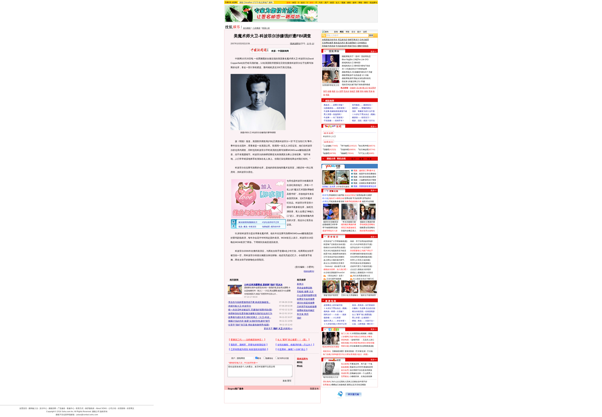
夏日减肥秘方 (351, 43)
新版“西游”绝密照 (331, 295)
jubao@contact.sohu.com (87, 415)
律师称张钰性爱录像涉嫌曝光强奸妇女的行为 (250, 313)
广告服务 (61, 408)
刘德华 (353, 88)
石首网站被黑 (327, 43)
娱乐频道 (247, 28)
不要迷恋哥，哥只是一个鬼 (361, 364)
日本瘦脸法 (362, 43)
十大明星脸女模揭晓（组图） (362, 333)
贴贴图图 (345, 367)
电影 (333, 91)
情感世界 (345, 373)
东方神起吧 (363, 150)
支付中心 (43, 408)
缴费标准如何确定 (305, 310)
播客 (349, 3)
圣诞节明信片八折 (330, 231)
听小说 (325, 198)
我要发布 (314, 388)
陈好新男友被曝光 (367, 231)
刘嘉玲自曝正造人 (348, 231)
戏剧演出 (326, 351)
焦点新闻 (345, 364)
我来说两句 (295, 43)
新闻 (336, 32)
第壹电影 (345, 340)
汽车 (321, 3)
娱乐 (303, 3)
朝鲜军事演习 (353, 40)
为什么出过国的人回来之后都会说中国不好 (349, 382)
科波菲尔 (327, 136)
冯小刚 (359, 88)
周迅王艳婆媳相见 (348, 228)
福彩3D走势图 (368, 201)
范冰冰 (346, 91)
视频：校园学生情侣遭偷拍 (365, 174)
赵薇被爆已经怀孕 (330, 224)
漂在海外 (326, 382)
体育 (294, 3)
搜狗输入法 (33, 408)
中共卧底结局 (341, 46)
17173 (255, 2)
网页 (342, 32)
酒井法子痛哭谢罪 (368, 295)
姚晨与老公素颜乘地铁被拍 (335, 254)
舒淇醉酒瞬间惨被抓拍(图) (361, 254)
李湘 (370, 91)
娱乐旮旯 (345, 370)
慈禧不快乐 (352, 46)
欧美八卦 (266, 28)
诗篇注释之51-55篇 (357, 81)
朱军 (325, 91)
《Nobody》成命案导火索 (334, 266)
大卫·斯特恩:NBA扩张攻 (360, 66)
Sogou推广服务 (236, 388)
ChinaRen (248, 2)
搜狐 (241, 2)
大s (337, 91)
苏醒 (357, 91)
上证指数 (327, 146)
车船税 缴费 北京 (305, 291)
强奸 (299, 318)
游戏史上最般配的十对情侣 (361, 272)
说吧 (365, 32)
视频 (343, 3)
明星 (327, 95)
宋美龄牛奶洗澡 (328, 46)
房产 (326, 3)
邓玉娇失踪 (342, 40)
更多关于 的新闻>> (278, 328)
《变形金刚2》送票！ (335, 276)
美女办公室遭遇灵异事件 (334, 263)
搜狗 (270, 2)
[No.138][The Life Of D (359, 59)
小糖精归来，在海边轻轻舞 (361, 376)
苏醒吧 (326, 150)
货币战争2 (366, 198)
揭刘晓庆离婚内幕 (348, 224)
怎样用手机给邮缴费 (307, 306)
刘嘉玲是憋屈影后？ (330, 69)
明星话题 (345, 346)
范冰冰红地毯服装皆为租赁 (335, 251)
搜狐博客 (345, 56)
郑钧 (362, 91)
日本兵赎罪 (364, 40)
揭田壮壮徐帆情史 (330, 222)
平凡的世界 (357, 198)
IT (316, 3)
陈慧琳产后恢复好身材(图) (335, 244)
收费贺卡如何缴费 (305, 299)
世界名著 (348, 198)
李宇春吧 (345, 146)
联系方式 (79, 408)
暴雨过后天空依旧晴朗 (356, 385)
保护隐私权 (89, 408)
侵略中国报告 (363, 46)
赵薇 (329, 91)
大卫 (334, 136)
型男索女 (345, 376)
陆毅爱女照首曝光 (367, 228)
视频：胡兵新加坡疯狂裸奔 (365, 177)
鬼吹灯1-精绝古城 (336, 198)
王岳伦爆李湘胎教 (333, 279)
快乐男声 (372, 88)
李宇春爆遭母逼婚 (330, 228)
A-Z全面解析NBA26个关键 (361, 72)
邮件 (354, 3)
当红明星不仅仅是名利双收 (361, 370)
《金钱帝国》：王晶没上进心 (362, 340)
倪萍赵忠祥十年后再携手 (360, 247)
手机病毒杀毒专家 (336, 201)
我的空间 (345, 84)
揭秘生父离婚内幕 (367, 222)
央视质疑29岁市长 (329, 40)
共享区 (325, 201)
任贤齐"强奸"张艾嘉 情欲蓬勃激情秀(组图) (248, 324)
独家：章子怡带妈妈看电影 (361, 241)
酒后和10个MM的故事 (358, 69)
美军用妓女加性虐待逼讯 (360, 78)
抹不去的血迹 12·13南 (359, 75)
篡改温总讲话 (339, 43)
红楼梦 (369, 195)
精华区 (300, 362)
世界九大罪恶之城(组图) (360, 260)
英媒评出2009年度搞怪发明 (361, 367)
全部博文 (130, 408)
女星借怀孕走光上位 (330, 85)
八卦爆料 (345, 337)
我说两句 (373, 3)
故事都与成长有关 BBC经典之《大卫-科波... (249, 317)
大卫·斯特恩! (355, 63)
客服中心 (70, 408)
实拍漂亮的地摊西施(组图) (361, 257)
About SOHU (101, 408)
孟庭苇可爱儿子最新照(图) (361, 266)
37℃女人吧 (364, 153)
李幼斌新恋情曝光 (367, 224)
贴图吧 (326, 153)
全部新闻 (121, 408)
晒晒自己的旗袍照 (338, 385)
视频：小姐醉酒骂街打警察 (365, 180)
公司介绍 (112, 408)
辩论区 (300, 366)
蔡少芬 (365, 88)
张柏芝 (352, 91)
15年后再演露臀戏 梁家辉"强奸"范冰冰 (263, 284)
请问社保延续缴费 (305, 303)
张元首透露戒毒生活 (361, 276)
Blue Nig (345, 59)
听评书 (325, 195)
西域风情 (345, 63)
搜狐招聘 (52, 408)
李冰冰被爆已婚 (349, 222)
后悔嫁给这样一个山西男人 (361, 373)
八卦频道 (256, 28)
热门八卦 (345, 333)
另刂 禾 (345, 69)
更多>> (374, 51)
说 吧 (338, 126)
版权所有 (104, 411)
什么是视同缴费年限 (307, 295)
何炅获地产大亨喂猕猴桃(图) (335, 241)
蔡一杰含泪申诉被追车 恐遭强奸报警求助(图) (250, 309)
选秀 (341, 91)
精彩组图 (345, 343)
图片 (359, 32)
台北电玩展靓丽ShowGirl (334, 272)
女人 (338, 3)
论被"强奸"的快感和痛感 (360, 84)
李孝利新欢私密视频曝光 (360, 263)
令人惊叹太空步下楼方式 (363, 279)
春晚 (366, 91)
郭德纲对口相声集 (336, 195)
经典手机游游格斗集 (353, 201)
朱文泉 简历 (303, 314)
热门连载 (326, 354)
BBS (366, 3)
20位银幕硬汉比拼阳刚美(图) (362, 346)
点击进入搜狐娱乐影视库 (360, 269)
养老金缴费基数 (304, 288)
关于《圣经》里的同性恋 (360, 56)
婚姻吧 (344, 153)
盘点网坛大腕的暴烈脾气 (334, 260)
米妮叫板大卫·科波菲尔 (239, 306)
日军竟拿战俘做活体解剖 (334, 257)
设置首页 (23, 408)
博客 (360, 3)
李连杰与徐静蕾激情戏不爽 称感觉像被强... (249, 302)
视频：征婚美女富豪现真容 (365, 183)
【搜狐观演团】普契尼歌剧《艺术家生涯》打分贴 (352, 351)
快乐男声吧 (363, 146)
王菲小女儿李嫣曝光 (349, 295)
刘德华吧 (345, 150)
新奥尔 (300, 284)
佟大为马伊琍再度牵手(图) (361, 244)
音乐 (353, 32)
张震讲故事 (361, 195)
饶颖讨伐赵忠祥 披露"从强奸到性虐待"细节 (249, 321)
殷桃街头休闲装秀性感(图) (335, 247)
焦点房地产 (263, 2)
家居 (332, 3)
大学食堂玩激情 (342, 186)
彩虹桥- (345, 81)
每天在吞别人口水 (330, 377)
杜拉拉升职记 (350, 195)
